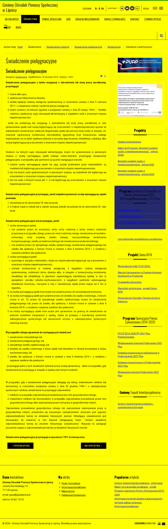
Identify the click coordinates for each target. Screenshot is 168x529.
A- (96, 8)
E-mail (105, 76)
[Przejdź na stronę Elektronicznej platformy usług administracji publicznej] (140, 65)
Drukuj (101, 76)
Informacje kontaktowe (74, 487)
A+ (102, 8)
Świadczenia (21, 77)
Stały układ (155, 8)
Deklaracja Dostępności (74, 495)
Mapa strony (68, 491)
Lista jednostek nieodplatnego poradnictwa (140, 239)
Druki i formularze (71, 483)
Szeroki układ (161, 8)
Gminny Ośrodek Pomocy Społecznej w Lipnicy (30, 7)
